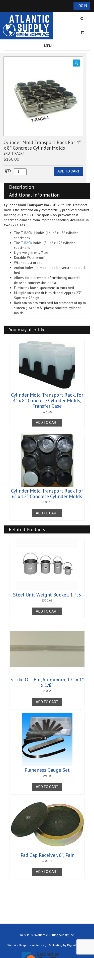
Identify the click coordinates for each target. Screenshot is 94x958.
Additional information (34, 195)
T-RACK (26, 243)
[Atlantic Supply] (26, 25)
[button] (76, 63)
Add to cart (68, 171)
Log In (82, 6)
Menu (48, 46)
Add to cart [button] (47, 423)
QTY (8, 170)
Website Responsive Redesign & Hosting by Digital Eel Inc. (47, 945)
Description (21, 187)
